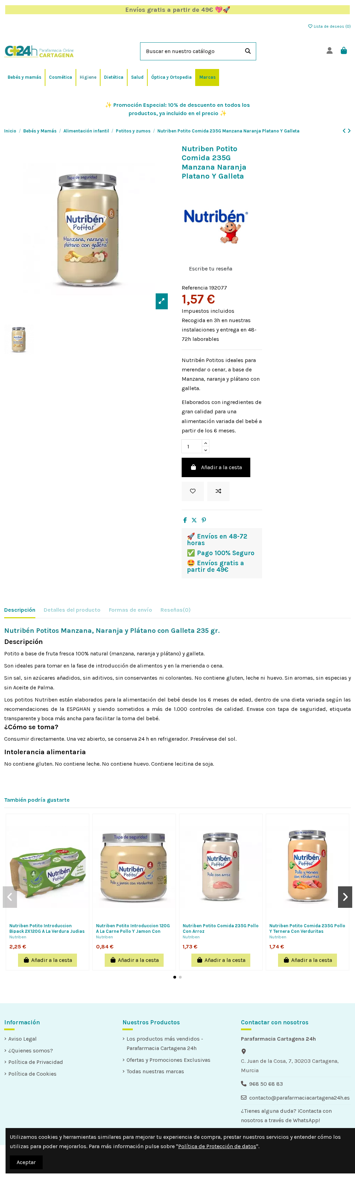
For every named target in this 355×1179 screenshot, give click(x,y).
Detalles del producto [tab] (72, 609)
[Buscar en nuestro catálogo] (248, 51)
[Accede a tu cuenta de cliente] (329, 51)
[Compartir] (185, 520)
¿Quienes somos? (30, 1050)
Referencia (195, 287)
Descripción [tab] (19, 609)
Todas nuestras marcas (155, 1071)
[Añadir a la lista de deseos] (193, 491)
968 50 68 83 (266, 1084)
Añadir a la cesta (221, 467)
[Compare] (47, 917)
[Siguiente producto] (349, 131)
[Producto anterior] (345, 131)
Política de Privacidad (35, 1062)
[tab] (176, 611)
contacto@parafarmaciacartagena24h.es (299, 1097)
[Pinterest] (204, 520)
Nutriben (17, 936)
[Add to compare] (218, 491)
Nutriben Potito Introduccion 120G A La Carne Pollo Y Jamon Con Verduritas (133, 931)
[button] (174, 977)
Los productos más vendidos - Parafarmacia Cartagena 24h (165, 1043)
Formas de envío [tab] (130, 609)
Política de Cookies (32, 1073)
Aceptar (26, 1162)
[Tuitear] (194, 520)
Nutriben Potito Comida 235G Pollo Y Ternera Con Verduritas (307, 928)
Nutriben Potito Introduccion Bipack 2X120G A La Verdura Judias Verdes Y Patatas (47, 931)
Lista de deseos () (332, 26)
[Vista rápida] (58, 917)
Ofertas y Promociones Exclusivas (168, 1060)
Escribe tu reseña (210, 268)
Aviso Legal (22, 1038)
